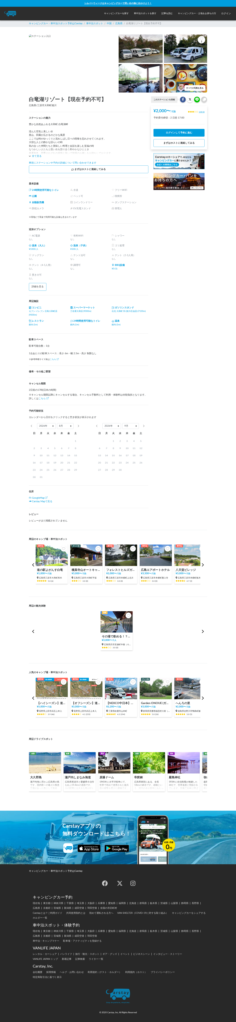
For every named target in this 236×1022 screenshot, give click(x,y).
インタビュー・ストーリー (167, 954)
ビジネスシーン (141, 954)
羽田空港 (92, 908)
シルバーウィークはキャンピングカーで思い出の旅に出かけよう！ (118, 3)
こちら (53, 359)
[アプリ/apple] (89, 848)
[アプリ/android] (116, 848)
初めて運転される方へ (101, 913)
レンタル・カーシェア (45, 954)
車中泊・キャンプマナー (46, 941)
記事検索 (80, 959)
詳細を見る (38, 286)
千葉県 (70, 903)
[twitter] (120, 883)
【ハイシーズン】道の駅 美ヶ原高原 (51, 703)
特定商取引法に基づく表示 (47, 977)
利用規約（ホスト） (136, 972)
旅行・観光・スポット (87, 954)
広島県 (118, 23)
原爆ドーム (107, 777)
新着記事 (66, 959)
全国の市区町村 (108, 908)
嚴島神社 (174, 777)
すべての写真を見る (195, 88)
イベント (125, 954)
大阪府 (91, 903)
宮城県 (57, 908)
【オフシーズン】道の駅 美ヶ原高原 (86, 703)
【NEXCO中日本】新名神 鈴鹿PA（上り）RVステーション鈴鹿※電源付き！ (121, 703)
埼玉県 (80, 903)
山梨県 (174, 903)
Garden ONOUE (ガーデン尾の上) (155, 703)
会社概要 (37, 972)
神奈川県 (58, 903)
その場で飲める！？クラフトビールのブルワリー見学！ (116, 636)
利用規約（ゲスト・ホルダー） (104, 972)
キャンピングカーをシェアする (189, 913)
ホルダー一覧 (40, 918)
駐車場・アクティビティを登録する (82, 941)
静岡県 (184, 903)
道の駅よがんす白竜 (50, 570)
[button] (116, 13)
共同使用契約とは (75, 913)
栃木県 (153, 903)
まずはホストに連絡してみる (90, 169)
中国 (109, 23)
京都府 (46, 908)
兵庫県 (101, 903)
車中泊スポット (94, 23)
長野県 (195, 903)
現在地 (36, 903)
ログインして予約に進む (179, 132)
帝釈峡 (138, 777)
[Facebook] (105, 883)
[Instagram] (132, 883)
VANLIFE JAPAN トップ (45, 959)
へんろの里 (183, 703)
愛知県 (111, 903)
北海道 (132, 903)
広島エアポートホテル (155, 570)
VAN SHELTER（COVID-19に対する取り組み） (142, 913)
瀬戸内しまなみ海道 (78, 777)
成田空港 (79, 908)
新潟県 (67, 908)
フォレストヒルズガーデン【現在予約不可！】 (121, 570)
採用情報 (51, 972)
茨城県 (164, 903)
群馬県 (143, 903)
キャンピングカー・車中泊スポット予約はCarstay (56, 23)
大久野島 (36, 777)
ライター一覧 (96, 959)
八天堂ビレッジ (186, 570)
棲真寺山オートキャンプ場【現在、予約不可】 (86, 570)
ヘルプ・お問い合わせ (72, 972)
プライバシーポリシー (163, 972)
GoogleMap (38, 498)
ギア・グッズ (110, 954)
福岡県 (122, 903)
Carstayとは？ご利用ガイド (47, 913)
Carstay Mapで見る (42, 501)
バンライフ (66, 954)
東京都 (46, 903)
